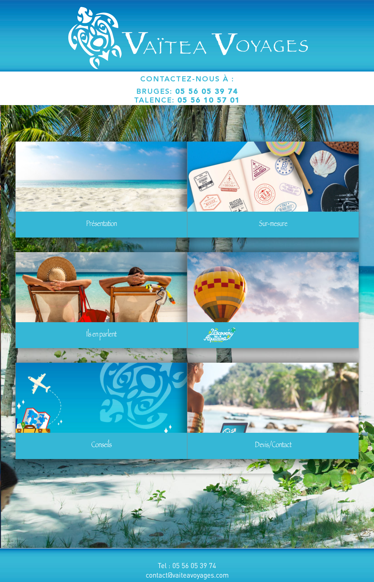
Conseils (101, 445)
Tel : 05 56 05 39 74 (187, 565)
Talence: (187, 100)
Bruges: (187, 92)
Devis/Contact (273, 445)
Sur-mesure (273, 224)
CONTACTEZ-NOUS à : (187, 79)
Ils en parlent (101, 335)
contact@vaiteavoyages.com (187, 575)
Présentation (101, 224)
